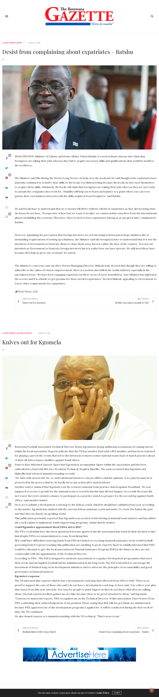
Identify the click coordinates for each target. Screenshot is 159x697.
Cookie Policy (102, 693)
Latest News (9, 43)
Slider (20, 333)
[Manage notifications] (151, 690)
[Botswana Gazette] (79, 16)
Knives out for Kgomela (31, 342)
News (19, 43)
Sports (28, 333)
